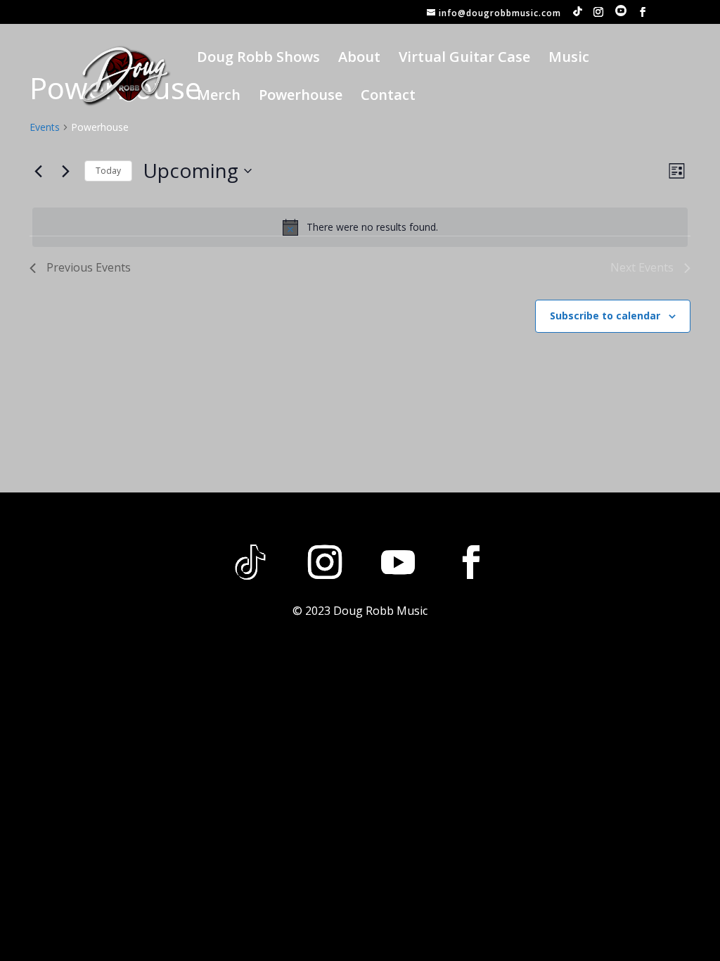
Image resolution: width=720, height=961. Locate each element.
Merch (218, 97)
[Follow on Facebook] (471, 562)
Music (568, 59)
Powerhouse (300, 97)
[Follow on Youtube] (398, 562)
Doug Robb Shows (258, 59)
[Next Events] (65, 171)
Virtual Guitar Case (464, 59)
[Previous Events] (38, 171)
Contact (388, 97)
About (359, 59)
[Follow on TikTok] (250, 562)
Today (108, 171)
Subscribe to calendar (605, 315)
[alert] (360, 227)
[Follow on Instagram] (325, 562)
